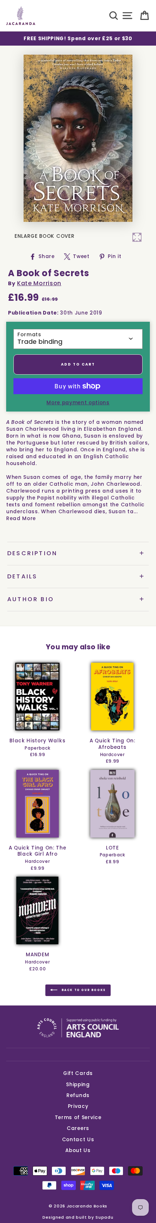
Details (22, 576)
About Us (77, 1150)
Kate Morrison (39, 283)
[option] (78, 38)
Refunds (78, 1095)
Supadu (104, 1217)
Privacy (78, 1106)
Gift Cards (78, 1073)
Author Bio (30, 599)
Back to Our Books (83, 990)
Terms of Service (78, 1117)
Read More (21, 518)
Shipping (78, 1084)
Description (32, 553)
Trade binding (39, 341)
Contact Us (78, 1139)
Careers (78, 1128)
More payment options (78, 402)
